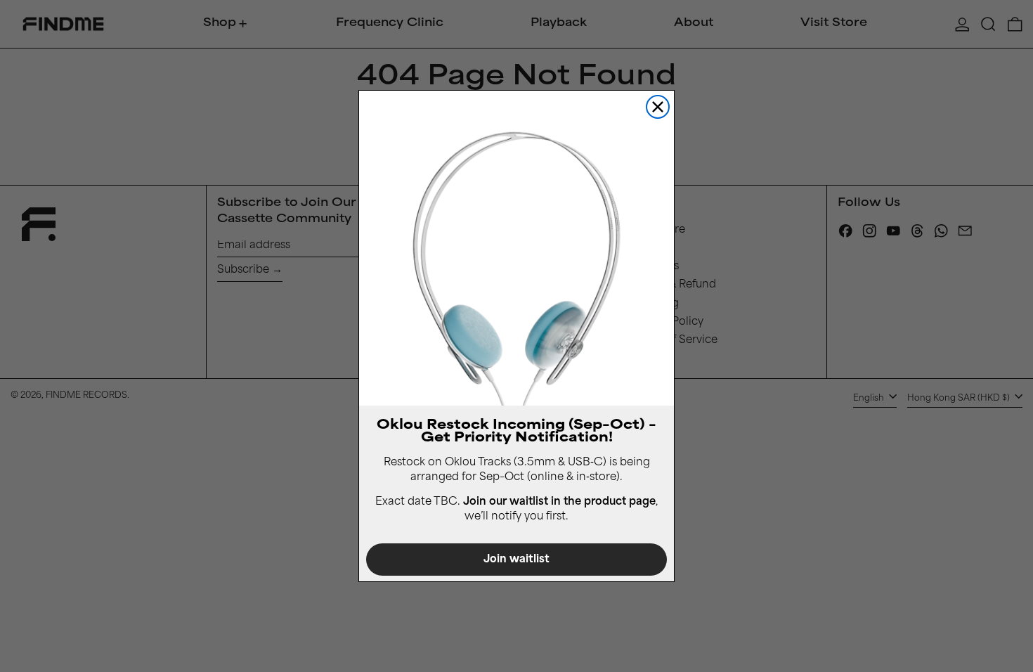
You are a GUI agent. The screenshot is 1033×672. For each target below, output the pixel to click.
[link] (516, 248)
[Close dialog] (658, 107)
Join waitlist (516, 560)
